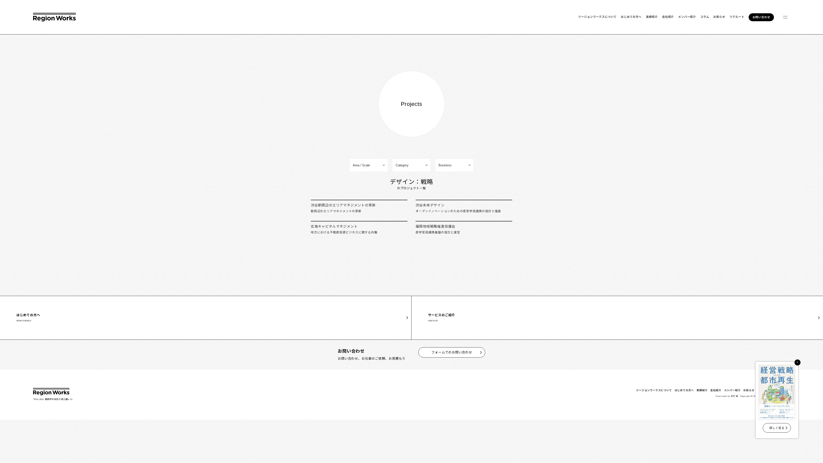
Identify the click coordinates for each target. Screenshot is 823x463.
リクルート (737, 17)
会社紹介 (668, 17)
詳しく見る (776, 428)
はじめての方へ (631, 17)
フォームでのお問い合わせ (451, 353)
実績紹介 (652, 17)
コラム (704, 17)
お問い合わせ (761, 17)
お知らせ (719, 17)
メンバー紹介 (687, 17)
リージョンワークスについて (597, 17)
